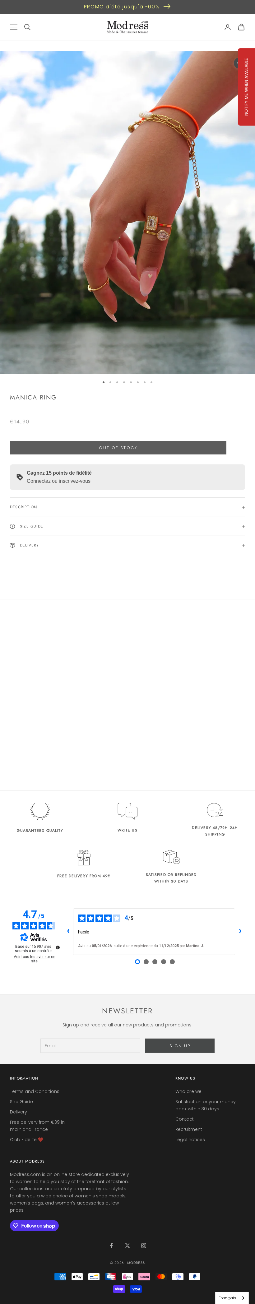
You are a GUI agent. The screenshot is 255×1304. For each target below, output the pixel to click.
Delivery (18, 1112)
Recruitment (188, 1129)
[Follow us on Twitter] (127, 1245)
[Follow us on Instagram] (144, 1245)
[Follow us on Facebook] (111, 1245)
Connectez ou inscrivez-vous (58, 481)
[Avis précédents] (68, 931)
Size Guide (21, 1102)
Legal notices (190, 1139)
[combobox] (232, 1298)
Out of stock (118, 448)
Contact (184, 1119)
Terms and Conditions (34, 1091)
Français (227, 1298)
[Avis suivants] (240, 931)
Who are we (188, 1091)
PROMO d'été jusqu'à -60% (122, 6)
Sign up (179, 1046)
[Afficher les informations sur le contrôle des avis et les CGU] (57, 947)
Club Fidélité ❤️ (26, 1139)
